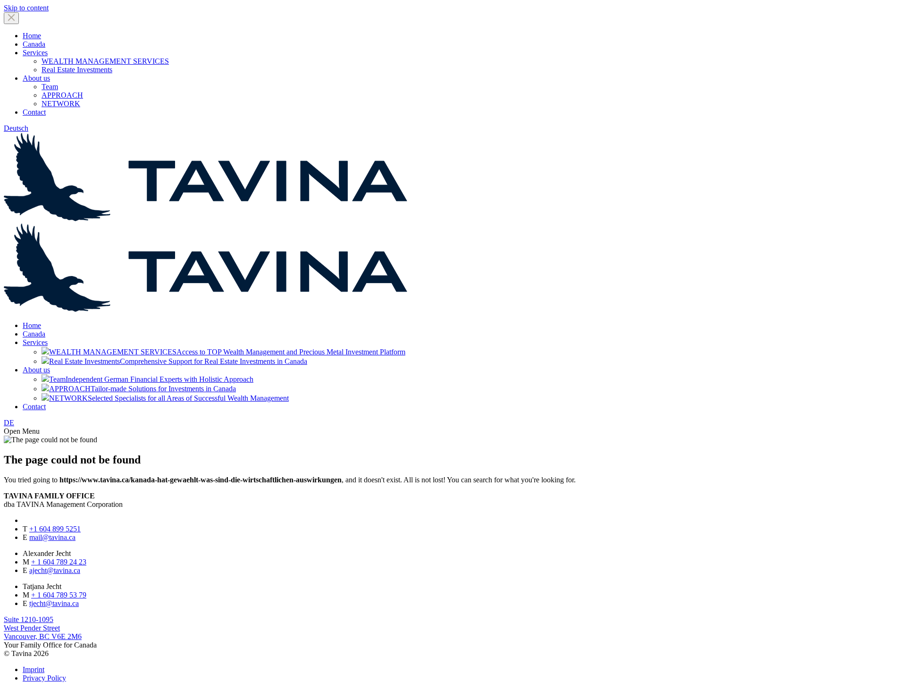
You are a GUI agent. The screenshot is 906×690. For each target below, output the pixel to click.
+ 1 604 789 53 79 (58, 595)
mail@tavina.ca (52, 537)
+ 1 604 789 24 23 (58, 562)
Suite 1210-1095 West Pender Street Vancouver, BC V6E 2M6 (43, 627)
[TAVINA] (206, 309)
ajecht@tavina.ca (54, 570)
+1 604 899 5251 (55, 529)
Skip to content (26, 8)
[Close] (11, 18)
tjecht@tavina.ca (54, 603)
